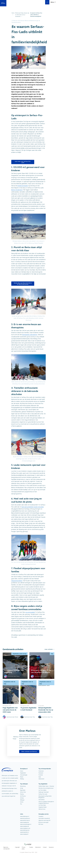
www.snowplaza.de (24, 826)
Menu (52, 2)
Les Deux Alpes (42, 805)
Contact (45, 847)
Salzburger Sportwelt (44, 792)
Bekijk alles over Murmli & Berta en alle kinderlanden (23, 283)
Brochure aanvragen (43, 822)
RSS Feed (41, 824)
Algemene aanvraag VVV (44, 820)
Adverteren (38, 847)
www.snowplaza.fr (24, 834)
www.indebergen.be (24, 830)
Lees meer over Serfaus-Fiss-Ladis (23, 162)
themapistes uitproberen (29, 334)
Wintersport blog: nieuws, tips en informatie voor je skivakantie (22, 14)
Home (21, 771)
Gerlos (21, 802)
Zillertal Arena (42, 809)
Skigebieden (23, 773)
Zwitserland (41, 779)
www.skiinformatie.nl (25, 820)
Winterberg (23, 786)
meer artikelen (49, 649)
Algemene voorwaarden (6, 848)
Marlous (27, 20)
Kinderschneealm (22, 186)
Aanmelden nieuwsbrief (44, 818)
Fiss (21, 804)
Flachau (22, 794)
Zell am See (23, 792)
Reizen (21, 777)
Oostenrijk (41, 771)
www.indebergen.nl (24, 816)
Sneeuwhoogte (23, 775)
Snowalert (41, 816)
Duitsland (41, 773)
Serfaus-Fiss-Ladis (43, 794)
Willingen (22, 800)
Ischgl (21, 788)
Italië (40, 777)
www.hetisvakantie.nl (25, 818)
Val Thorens (23, 796)
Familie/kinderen (16, 22)
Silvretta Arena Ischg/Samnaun (46, 788)
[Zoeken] (47, 2)
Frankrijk (41, 775)
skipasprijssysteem (16, 581)
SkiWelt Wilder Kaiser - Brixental (46, 786)
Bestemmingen (35, 20)
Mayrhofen (22, 790)
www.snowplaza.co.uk (25, 828)
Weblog (22, 779)
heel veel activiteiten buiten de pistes (32, 507)
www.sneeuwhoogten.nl (25, 824)
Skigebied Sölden (43, 807)
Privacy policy (23, 848)
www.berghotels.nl (24, 832)
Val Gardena (41, 799)
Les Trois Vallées (42, 790)
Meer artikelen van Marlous (29, 751)
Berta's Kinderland (16, 190)
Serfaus (22, 798)
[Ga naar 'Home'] (3, 3)
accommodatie (30, 612)
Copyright (17, 847)
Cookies (31, 847)
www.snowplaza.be (24, 822)
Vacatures (51, 847)
